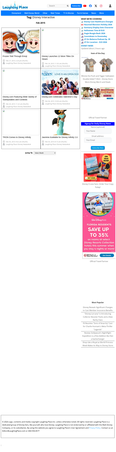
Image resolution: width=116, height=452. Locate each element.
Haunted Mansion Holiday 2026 (98, 24)
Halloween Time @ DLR (94, 30)
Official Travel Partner (98, 117)
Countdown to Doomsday (95, 36)
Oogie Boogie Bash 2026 (94, 33)
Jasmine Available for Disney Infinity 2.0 (60, 137)
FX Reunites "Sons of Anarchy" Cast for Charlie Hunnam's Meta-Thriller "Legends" (98, 326)
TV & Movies (68, 13)
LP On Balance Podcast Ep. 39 (97, 39)
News (93, 13)
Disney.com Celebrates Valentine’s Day (59, 97)
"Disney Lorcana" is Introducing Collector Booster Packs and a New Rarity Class (98, 316)
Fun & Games (82, 13)
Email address (98, 136)
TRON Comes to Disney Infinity (17, 137)
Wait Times (55, 13)
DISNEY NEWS (87, 46)
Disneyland (16, 13)
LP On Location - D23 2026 (95, 42)
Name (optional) (98, 127)
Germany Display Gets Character (98, 27)
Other (45, 13)
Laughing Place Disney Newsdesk (18, 63)
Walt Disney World (31, 13)
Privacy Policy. (95, 428)
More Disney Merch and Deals (97, 82)
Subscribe (76, 6)
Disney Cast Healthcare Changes (98, 21)
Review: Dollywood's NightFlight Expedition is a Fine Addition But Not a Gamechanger (97, 336)
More (101, 13)
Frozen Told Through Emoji (15, 56)
